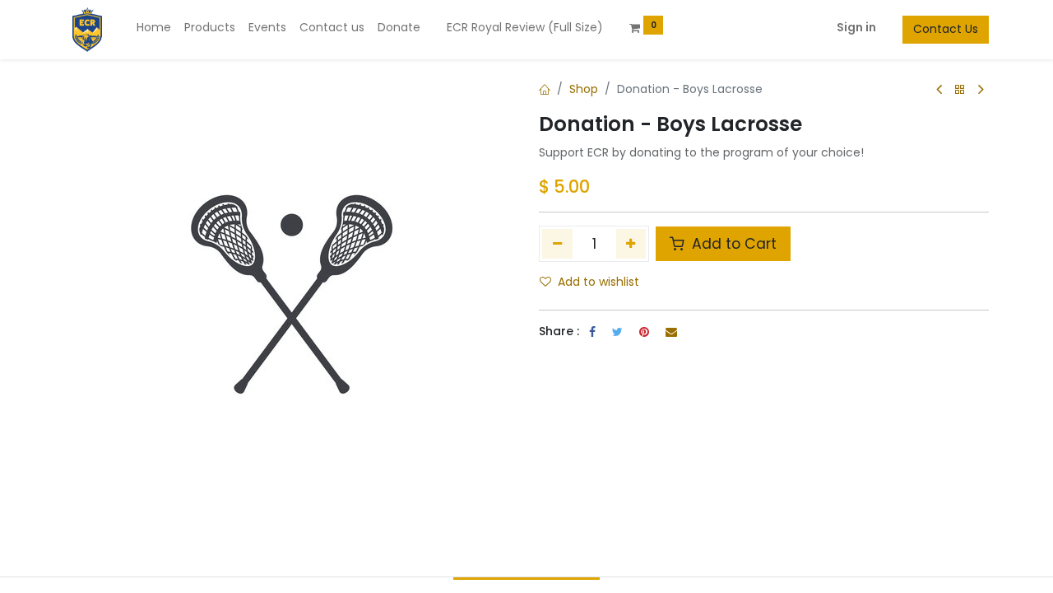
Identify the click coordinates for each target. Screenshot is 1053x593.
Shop (583, 89)
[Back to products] (960, 90)
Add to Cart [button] (732, 244)
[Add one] (631, 244)
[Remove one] (557, 244)
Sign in (856, 27)
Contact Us (945, 29)
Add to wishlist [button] (598, 281)
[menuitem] (154, 28)
